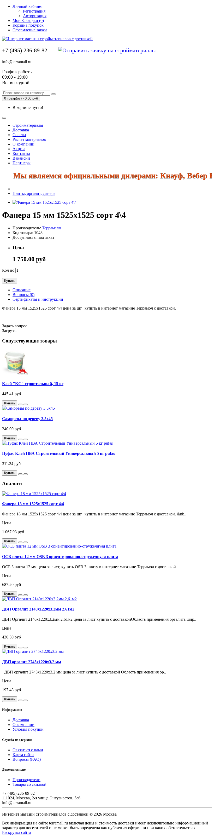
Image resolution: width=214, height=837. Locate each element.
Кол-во (8, 270)
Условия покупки (28, 729)
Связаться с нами (28, 750)
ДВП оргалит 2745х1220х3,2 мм (31, 662)
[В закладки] (20, 404)
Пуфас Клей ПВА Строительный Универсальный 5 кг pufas (58, 453)
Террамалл (51, 228)
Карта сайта (23, 754)
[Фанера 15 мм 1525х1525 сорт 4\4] (44, 202)
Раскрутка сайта (16, 832)
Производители (26, 779)
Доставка (21, 130)
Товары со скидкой (29, 784)
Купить (9, 281)
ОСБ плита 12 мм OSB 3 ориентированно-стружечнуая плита (60, 556)
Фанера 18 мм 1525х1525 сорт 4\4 (33, 504)
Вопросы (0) (23, 294)
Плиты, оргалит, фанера (34, 193)
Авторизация (34, 16)
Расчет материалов (29, 139)
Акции (19, 149)
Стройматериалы (28, 125)
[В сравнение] (25, 404)
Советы (19, 134)
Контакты (21, 153)
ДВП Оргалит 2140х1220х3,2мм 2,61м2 (38, 609)
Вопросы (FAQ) (27, 759)
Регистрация (34, 11)
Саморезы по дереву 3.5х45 (27, 418)
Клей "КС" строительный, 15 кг (32, 383)
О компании (23, 144)
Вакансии (21, 158)
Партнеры (22, 163)
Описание (22, 290)
